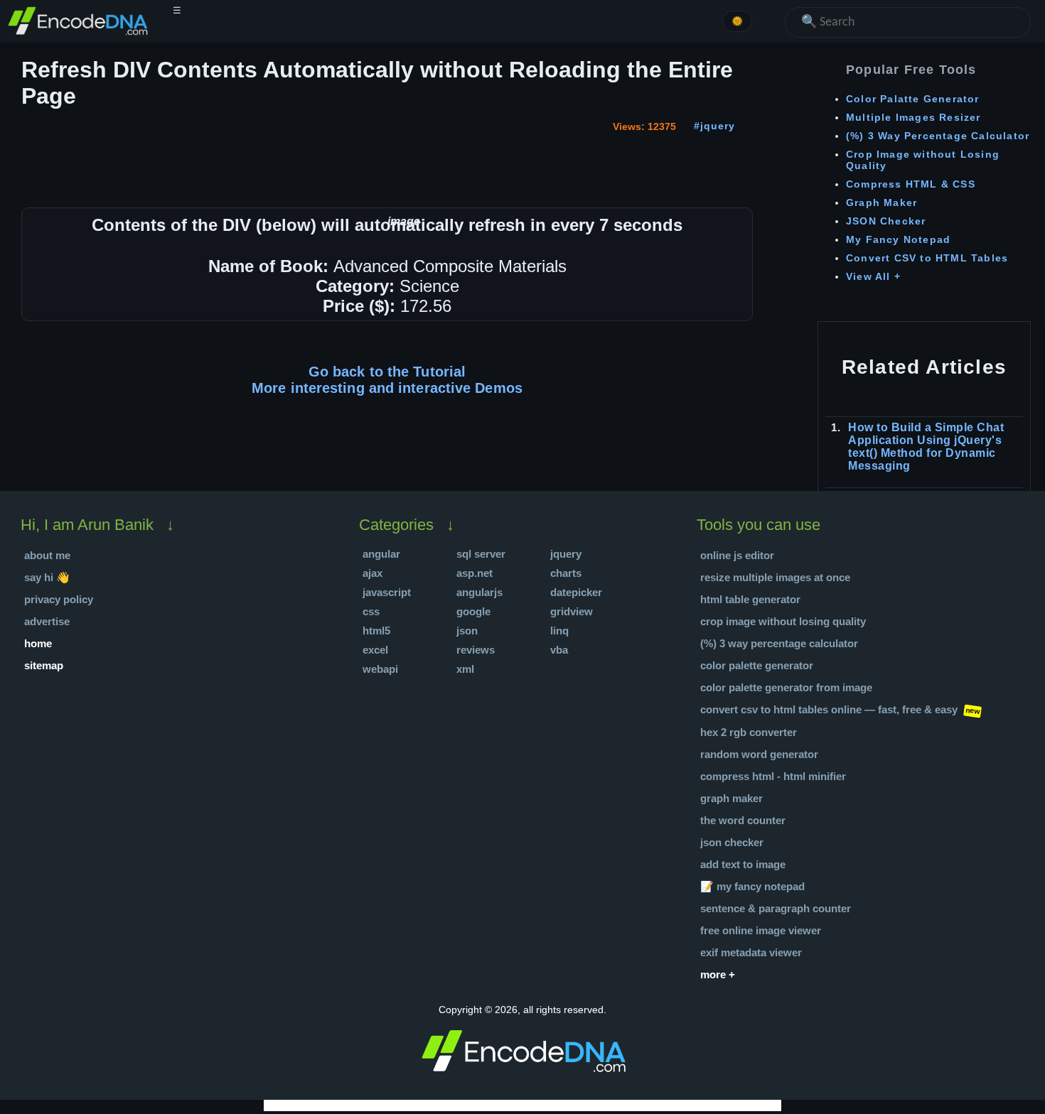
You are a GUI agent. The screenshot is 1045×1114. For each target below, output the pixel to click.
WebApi (380, 669)
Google (473, 611)
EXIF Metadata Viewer (751, 952)
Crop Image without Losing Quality (783, 621)
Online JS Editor (737, 555)
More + (717, 974)
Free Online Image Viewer (760, 930)
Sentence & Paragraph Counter (775, 908)
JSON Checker (886, 221)
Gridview (571, 611)
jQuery (566, 554)
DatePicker (576, 592)
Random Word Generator (759, 754)
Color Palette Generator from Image (786, 687)
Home (38, 643)
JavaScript (387, 592)
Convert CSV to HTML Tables (927, 258)
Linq (559, 630)
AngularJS (479, 592)
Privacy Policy (58, 599)
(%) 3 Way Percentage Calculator (937, 135)
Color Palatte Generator (913, 98)
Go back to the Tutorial (387, 371)
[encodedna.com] (78, 32)
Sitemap (43, 665)
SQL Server (480, 554)
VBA (559, 650)
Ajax (372, 573)
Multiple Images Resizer (913, 117)
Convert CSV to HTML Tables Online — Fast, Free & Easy (829, 709)
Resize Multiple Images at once (775, 577)
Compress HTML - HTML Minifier (773, 776)
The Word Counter (743, 820)
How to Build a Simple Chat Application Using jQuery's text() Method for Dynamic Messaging (926, 446)
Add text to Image (743, 864)
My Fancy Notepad (898, 239)
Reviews (475, 650)
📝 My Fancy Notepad (752, 886)
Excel (375, 650)
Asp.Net (474, 573)
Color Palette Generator (756, 665)
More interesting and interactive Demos (387, 388)
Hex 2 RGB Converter (748, 732)
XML (465, 669)
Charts (566, 573)
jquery (717, 125)
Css (371, 611)
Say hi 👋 (47, 577)
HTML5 (376, 630)
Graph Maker (881, 202)
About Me (47, 555)
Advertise (47, 621)
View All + (873, 276)
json (467, 630)
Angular (381, 554)
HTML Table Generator (750, 599)
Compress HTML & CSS (910, 184)
